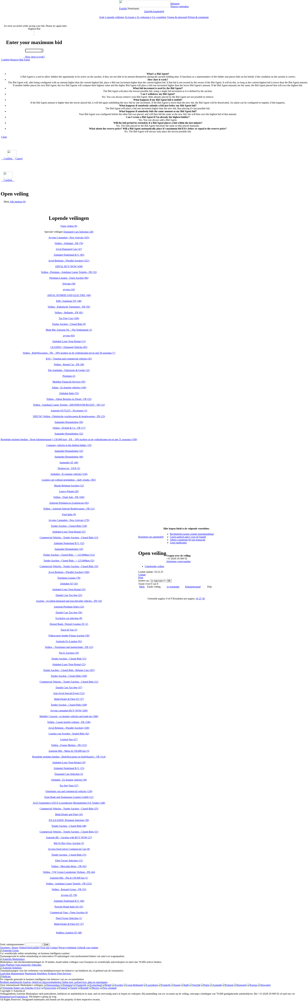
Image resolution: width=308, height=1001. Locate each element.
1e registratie (173, 586)
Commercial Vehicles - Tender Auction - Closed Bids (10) (69, 566)
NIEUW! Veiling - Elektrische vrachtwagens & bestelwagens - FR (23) (69, 416)
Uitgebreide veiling (154, 566)
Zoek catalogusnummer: (12, 944)
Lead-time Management (12, 973)
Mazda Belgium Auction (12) (69, 485)
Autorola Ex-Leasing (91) (69, 641)
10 (197, 598)
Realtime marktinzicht (11, 982)
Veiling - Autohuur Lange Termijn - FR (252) (69, 883)
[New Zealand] (108, 988)
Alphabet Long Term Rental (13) (69, 341)
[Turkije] (72, 988)
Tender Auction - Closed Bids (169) (69, 676)
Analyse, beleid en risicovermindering (42, 982)
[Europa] (252, 985)
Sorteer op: (143, 580)
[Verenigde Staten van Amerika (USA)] (20, 988)
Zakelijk (148, 11)
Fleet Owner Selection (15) (69, 860)
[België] (106, 985)
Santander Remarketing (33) (69, 451)
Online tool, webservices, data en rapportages (84, 982)
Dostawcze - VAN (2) (69, 468)
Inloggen (175, 3)
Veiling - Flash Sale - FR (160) (68, 497)
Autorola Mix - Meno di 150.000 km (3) (68, 751)
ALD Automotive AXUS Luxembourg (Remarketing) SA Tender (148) (69, 803)
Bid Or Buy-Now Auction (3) (69, 843)
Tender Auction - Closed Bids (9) (69, 324)
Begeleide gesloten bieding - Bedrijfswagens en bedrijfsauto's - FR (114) (69, 756)
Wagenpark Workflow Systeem (40, 973)
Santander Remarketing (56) (69, 422)
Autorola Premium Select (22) (69, 606)
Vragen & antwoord (177, 17)
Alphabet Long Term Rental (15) (69, 664)
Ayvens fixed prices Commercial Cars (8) (69, 849)
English (123, 8)
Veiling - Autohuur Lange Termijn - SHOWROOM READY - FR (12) (69, 404)
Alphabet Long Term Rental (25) (69, 531)
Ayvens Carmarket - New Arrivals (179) (68, 520)
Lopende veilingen (114, 17)
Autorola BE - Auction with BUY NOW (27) (69, 837)
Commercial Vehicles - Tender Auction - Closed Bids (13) (69, 537)
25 (200, 598)
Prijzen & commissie (198, 17)
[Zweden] (117, 985)
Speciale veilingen (53, 231)
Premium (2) (69, 376)
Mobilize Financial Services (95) (68, 381)
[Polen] (205, 985)
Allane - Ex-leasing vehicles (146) (69, 387)
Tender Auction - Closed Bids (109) (69, 704)
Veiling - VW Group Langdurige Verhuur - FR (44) (69, 872)
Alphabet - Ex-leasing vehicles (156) (68, 474)
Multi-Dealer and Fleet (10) (69, 814)
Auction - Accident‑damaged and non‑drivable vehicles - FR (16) (69, 601)
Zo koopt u (130, 17)
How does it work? (34, 56)
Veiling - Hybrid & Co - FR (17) (68, 428)
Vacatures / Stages (9, 947)
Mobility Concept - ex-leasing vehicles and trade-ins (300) (68, 716)
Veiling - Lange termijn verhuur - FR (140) (68, 722)
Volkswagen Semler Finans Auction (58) (68, 635)
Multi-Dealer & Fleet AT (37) (69, 699)
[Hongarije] (240, 985)
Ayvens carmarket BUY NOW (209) (69, 710)
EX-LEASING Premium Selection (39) (69, 820)
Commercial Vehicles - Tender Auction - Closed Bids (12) (69, 681)
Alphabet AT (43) (69, 583)
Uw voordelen (159, 17)
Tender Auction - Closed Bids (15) (68, 658)
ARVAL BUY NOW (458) (69, 266)
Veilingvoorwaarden (29, 947)
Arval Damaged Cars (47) (69, 249)
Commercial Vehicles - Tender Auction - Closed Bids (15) (69, 831)
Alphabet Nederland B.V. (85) (69, 254)
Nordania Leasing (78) (68, 578)
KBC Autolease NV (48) (68, 301)
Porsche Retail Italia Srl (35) (69, 906)
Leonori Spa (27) (68, 739)
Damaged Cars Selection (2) (69, 774)
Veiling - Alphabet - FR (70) (69, 243)
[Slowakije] (264, 985)
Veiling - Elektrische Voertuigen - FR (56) (69, 306)
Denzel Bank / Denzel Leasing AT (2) (69, 624)
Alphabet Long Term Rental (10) (69, 762)
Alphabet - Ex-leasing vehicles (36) (69, 779)
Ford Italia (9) (69, 514)
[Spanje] (176, 985)
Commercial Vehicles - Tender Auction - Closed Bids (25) (69, 808)
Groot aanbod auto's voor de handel (188, 537)
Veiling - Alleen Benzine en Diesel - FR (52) (68, 399)
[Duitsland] (66, 985)
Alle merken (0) (18, 201)
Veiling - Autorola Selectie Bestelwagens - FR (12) (68, 508)
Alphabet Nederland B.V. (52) (69, 543)
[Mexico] (94, 988)
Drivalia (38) (68, 283)
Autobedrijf (158, 11)
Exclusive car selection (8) (69, 618)
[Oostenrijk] (79, 985)
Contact (54, 947)
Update (142, 574)
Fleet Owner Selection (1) (69, 918)
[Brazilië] (83, 988)
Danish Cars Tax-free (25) (69, 595)
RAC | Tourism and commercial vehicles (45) (69, 358)
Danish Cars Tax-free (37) (69, 687)
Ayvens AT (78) (69, 895)
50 (203, 598)
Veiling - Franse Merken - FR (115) (69, 745)
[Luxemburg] (151, 985)
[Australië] (216, 985)
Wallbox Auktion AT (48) (69, 932)
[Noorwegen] (49, 988)
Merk (6, 201)
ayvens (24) (69, 289)
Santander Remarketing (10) (69, 549)
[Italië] (185, 985)
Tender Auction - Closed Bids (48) (68, 826)
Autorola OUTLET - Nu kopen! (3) (69, 410)
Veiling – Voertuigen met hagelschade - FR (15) (69, 647)
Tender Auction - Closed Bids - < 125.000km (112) (69, 554)
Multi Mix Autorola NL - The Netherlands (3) (69, 329)
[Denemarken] (52, 985)
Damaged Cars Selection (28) (78, 231)
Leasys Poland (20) (69, 491)
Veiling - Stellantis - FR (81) (69, 312)
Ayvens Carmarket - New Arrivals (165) (68, 237)
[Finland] (62, 988)
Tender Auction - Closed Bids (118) (69, 526)
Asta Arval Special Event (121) (69, 693)
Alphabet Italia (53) (69, 393)
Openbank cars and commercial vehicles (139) (68, 791)
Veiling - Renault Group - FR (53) (69, 889)
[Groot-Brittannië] (133, 985)
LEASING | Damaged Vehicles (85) (69, 347)
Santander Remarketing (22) (69, 433)
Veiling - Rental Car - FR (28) (69, 364)
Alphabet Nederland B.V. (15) (69, 768)
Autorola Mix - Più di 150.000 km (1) (69, 877)
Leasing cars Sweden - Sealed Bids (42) (69, 733)
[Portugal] (227, 985)
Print (140, 577)
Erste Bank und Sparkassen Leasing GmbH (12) (68, 797)
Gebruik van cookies (87, 947)
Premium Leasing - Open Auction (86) (68, 278)
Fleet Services (64, 973)
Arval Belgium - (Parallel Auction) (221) (68, 260)
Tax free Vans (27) (69, 785)
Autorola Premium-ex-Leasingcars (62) (69, 503)
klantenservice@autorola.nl (14, 996)
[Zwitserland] (94, 985)
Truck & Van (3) (68, 629)
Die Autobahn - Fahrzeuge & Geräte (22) (69, 370)
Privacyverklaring (68, 947)
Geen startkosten (178, 542)
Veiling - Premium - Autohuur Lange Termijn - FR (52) (69, 272)
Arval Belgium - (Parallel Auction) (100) (68, 572)
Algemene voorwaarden (178, 561)
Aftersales (36, 965)
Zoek (102, 17)
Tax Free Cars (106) (69, 318)
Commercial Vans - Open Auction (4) (69, 912)
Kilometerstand (193, 586)
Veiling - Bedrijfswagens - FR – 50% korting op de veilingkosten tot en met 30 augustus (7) (69, 353)
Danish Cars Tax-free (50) (69, 612)
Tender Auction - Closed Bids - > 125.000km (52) (68, 560)
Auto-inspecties (23, 965)
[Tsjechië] (194, 985)
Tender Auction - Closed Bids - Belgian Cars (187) (69, 670)
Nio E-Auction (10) (69, 653)
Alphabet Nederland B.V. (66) (69, 901)
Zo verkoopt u (144, 17)
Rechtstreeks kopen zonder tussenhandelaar (192, 534)
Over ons (44, 947)
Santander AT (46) (69, 462)
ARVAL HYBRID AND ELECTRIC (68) (69, 295)
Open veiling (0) (68, 226)
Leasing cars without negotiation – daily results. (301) (69, 479)
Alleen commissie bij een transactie (187, 539)
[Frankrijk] (165, 985)
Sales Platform (7, 965)
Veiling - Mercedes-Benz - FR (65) (68, 866)
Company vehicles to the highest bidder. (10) (68, 445)
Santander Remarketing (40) (69, 456)
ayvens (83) (69, 335)
